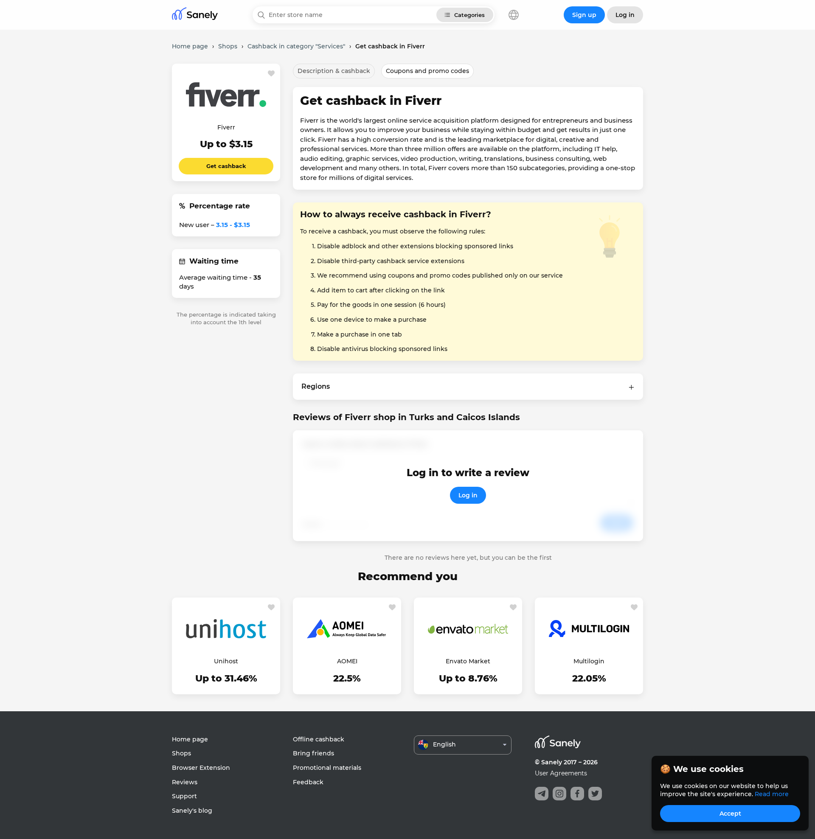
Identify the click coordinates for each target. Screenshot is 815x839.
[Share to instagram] (559, 793)
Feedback (308, 782)
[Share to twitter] (595, 793)
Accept (730, 813)
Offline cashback (318, 739)
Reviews (184, 782)
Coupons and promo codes (427, 71)
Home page (190, 739)
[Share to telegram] (541, 793)
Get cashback (226, 166)
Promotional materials (327, 768)
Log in (468, 495)
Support (184, 796)
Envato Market (468, 661)
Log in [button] (625, 15)
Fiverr (226, 127)
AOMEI (347, 661)
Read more (772, 794)
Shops (181, 753)
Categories (469, 14)
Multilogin (588, 661)
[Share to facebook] (577, 793)
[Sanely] (195, 15)
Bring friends (313, 753)
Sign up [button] (584, 15)
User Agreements (561, 773)
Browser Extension (201, 768)
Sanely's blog (192, 810)
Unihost (226, 661)
